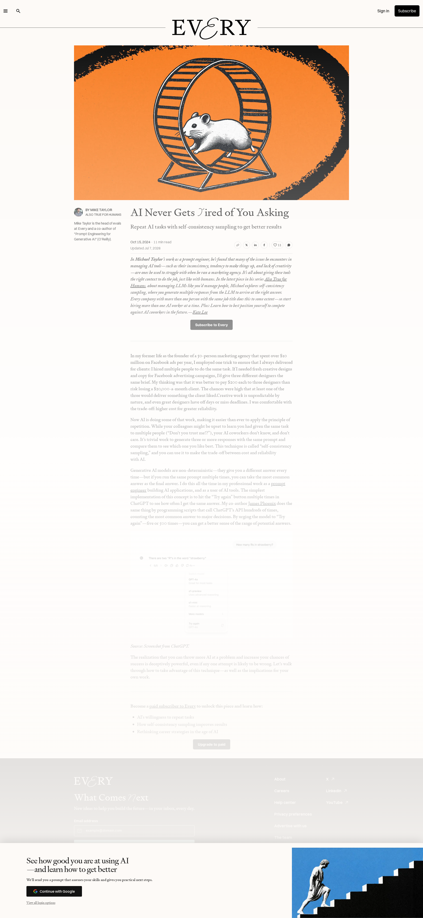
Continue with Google (57, 891)
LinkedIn (333, 790)
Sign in (383, 10)
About (280, 779)
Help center (285, 802)
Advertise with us (290, 825)
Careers (281, 790)
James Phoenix (262, 503)
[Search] (18, 11)
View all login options (40, 902)
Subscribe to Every (211, 325)
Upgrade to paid (211, 744)
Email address (86, 821)
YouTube (334, 802)
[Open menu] (5, 11)
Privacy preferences (293, 814)
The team (283, 837)
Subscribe (407, 10)
